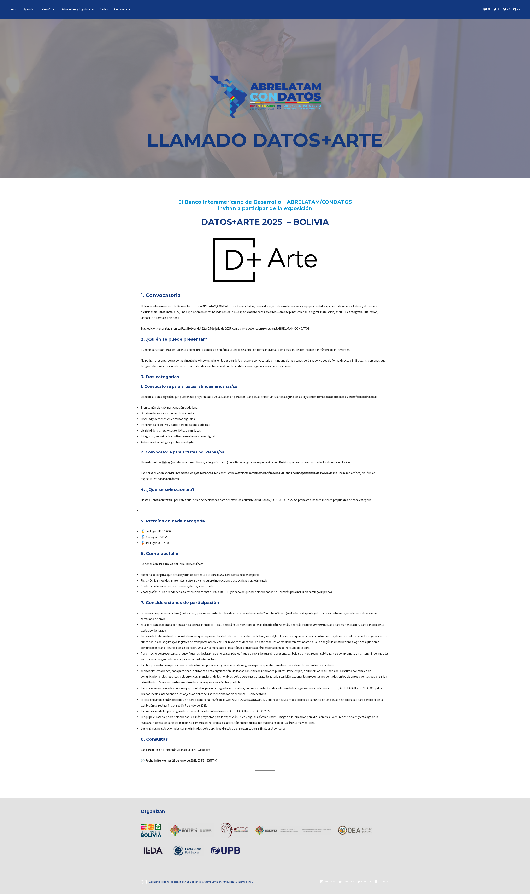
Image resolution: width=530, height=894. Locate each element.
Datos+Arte (46, 9)
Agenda (28, 9)
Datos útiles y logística (75, 9)
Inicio (13, 9)
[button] (92, 9)
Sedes (104, 9)
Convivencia (122, 9)
